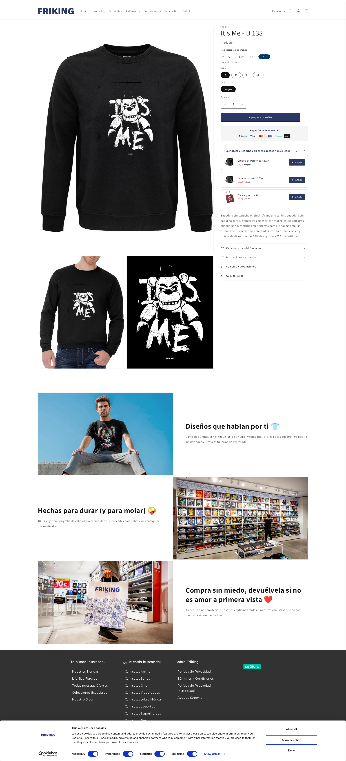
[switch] (128, 754)
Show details (212, 753)
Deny (291, 750)
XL (258, 75)
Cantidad (225, 97)
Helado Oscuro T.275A (250, 178)
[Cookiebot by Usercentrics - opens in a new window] (48, 754)
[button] (133, 11)
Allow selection (291, 740)
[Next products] (304, 150)
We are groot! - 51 (248, 195)
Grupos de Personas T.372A (253, 160)
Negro (228, 89)
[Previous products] (296, 150)
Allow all (291, 729)
